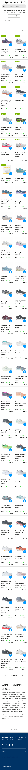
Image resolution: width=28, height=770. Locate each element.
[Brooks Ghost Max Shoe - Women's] (21, 342)
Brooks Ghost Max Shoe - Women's (20, 352)
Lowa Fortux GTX (19, 178)
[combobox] (14, 6)
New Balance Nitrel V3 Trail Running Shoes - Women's (6, 327)
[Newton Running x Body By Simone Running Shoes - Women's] (7, 393)
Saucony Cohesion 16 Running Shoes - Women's (21, 378)
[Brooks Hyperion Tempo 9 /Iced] (7, 144)
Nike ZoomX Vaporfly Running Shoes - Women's (7, 430)
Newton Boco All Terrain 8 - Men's (19, 128)
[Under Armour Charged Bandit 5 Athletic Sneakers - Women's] (7, 599)
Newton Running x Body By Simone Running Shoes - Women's (6, 404)
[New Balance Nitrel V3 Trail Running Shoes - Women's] (7, 317)
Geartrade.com (8, 766)
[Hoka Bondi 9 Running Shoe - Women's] (21, 421)
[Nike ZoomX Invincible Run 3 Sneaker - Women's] (7, 242)
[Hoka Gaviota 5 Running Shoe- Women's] (21, 192)
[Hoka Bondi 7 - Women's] (7, 268)
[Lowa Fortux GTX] (21, 170)
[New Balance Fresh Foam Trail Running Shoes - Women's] (7, 217)
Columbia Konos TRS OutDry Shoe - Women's (6, 129)
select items (10, 12)
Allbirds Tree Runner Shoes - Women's (20, 75)
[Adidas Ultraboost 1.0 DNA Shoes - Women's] (21, 446)
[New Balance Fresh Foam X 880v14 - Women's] (7, 573)
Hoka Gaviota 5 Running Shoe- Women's (19, 201)
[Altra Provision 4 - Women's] (21, 497)
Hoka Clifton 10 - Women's (19, 101)
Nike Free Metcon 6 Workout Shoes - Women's (20, 302)
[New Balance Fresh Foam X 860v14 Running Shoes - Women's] (7, 92)
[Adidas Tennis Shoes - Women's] (21, 317)
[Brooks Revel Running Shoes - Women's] (7, 291)
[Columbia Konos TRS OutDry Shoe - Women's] (7, 119)
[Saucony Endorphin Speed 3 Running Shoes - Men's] (7, 626)
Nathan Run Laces (6, 178)
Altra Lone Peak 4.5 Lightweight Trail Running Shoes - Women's (6, 662)
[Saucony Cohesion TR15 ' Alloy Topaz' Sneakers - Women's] (7, 497)
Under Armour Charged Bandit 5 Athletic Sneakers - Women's (6, 609)
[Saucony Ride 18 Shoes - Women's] (21, 626)
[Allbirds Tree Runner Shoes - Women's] (21, 66)
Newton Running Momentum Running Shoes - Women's (20, 403)
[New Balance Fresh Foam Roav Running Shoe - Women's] (21, 41)
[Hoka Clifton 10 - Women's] (21, 92)
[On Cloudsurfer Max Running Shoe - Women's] (21, 144)
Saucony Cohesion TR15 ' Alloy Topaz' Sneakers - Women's (6, 507)
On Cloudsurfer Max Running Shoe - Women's (20, 154)
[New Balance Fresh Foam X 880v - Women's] (21, 548)
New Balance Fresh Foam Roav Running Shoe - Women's (20, 51)
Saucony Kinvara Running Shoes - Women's (5, 76)
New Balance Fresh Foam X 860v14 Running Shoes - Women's (6, 102)
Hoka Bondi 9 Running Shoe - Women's (19, 431)
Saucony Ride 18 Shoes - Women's (19, 635)
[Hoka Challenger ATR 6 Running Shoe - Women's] (7, 191)
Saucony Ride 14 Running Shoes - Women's (5, 456)
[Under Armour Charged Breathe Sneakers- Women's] (21, 573)
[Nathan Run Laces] (7, 170)
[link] (6, 675)
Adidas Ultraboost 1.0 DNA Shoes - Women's (20, 456)
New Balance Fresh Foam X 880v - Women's (20, 558)
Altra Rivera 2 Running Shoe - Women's (5, 532)
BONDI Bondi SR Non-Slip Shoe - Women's (5, 481)
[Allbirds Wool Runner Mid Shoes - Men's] (21, 599)
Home (3, 20)
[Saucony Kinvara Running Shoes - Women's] (7, 66)
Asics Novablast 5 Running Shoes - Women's (6, 378)
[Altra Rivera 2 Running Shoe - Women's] (7, 522)
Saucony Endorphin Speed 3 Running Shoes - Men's (6, 636)
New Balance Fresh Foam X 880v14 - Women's (6, 583)
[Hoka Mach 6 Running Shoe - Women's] (21, 217)
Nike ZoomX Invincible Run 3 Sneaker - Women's (6, 252)
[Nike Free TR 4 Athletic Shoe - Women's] (7, 41)
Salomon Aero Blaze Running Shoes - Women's (20, 532)
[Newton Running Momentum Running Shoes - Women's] (21, 393)
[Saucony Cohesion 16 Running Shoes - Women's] (21, 368)
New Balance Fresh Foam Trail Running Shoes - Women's (6, 227)
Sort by (3, 29)
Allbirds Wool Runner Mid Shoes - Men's (20, 609)
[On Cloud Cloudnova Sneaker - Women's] (21, 268)
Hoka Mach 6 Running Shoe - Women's (19, 227)
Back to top (14, 729)
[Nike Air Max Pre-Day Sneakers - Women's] (21, 651)
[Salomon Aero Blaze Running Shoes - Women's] (21, 522)
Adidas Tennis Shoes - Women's (21, 326)
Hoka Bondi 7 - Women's (5, 277)
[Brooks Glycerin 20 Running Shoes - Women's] (7, 342)
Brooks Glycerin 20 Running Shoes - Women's (6, 352)
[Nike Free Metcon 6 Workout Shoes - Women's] (21, 292)
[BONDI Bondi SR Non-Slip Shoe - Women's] (7, 471)
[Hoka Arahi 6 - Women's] (21, 471)
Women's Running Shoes (10, 20)
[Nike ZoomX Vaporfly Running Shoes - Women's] (7, 420)
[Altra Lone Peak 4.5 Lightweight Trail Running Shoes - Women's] (7, 651)
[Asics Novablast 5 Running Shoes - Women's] (7, 368)
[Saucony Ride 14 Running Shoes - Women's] (7, 446)
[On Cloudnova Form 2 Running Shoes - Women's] (7, 548)
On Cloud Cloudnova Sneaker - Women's (20, 277)
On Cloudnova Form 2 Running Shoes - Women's (6, 558)
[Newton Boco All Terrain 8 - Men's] (21, 119)
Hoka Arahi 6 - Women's (19, 481)
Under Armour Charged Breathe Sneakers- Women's (20, 583)
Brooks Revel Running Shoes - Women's (5, 301)
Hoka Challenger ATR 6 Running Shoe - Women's (7, 201)
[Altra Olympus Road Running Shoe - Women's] (21, 242)
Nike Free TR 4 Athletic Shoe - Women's (5, 51)
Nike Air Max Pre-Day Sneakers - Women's (21, 660)
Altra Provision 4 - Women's (20, 506)
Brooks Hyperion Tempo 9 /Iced (5, 153)
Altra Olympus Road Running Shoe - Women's (20, 252)
